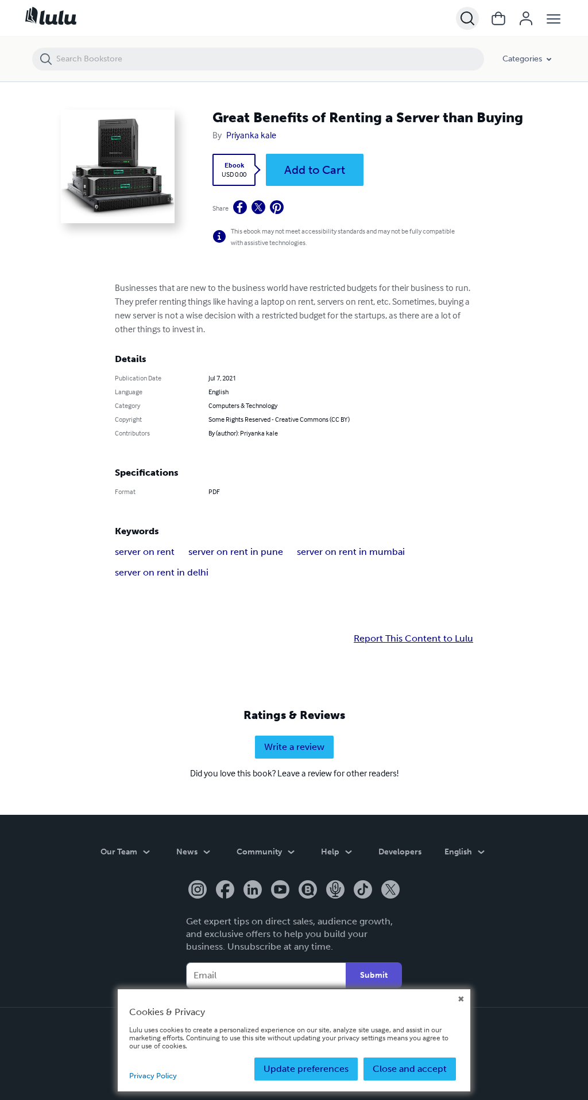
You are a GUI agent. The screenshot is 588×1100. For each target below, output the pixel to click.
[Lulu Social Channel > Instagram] (197, 890)
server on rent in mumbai (351, 551)
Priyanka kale (251, 135)
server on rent (145, 551)
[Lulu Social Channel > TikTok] (363, 890)
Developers (399, 852)
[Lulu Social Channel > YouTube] (280, 890)
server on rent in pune (235, 551)
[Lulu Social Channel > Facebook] (225, 890)
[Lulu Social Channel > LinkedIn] (252, 890)
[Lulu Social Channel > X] (390, 890)
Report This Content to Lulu (413, 638)
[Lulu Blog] (308, 890)
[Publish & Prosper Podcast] (335, 890)
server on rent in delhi (161, 572)
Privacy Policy (153, 1075)
